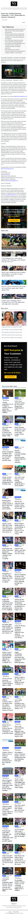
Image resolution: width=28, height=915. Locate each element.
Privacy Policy (16, 911)
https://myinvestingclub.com (20, 96)
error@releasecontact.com (12, 194)
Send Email (7, 174)
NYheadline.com (11, 913)
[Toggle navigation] (14, 8)
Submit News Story (14, 220)
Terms (10, 911)
